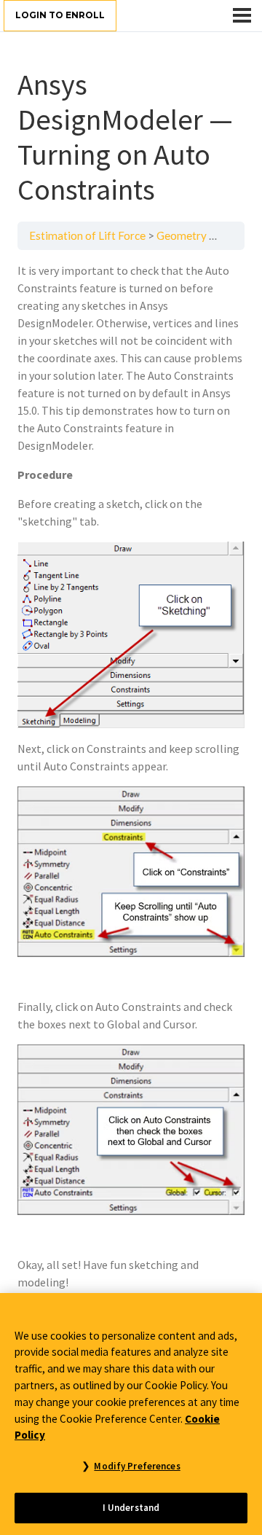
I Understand (131, 1507)
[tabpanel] (131, 776)
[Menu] (242, 15)
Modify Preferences (137, 1466)
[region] (131, 1414)
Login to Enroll (60, 14)
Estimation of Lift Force (87, 235)
